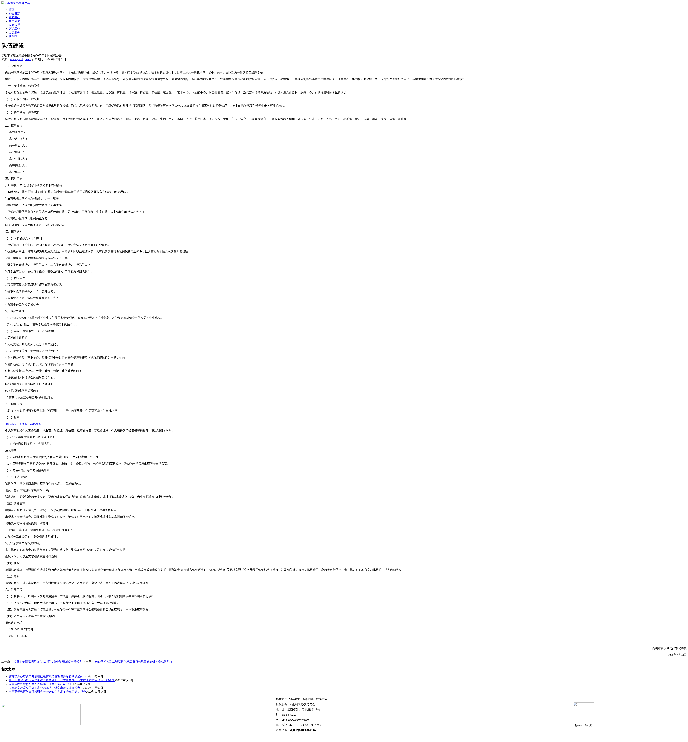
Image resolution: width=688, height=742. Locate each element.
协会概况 (14, 13)
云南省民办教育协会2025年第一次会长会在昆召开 (40, 684)
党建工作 (14, 28)
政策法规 (14, 24)
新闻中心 (14, 17)
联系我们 (14, 36)
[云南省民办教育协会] (15, 3)
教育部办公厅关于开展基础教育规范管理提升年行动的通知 (46, 676)
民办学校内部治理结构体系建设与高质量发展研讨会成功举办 (133, 661)
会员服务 (14, 32)
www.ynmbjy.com (20, 59)
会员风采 (14, 21)
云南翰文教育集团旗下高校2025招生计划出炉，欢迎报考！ (46, 687)
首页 (11, 9)
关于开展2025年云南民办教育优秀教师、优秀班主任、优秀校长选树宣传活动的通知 (62, 680)
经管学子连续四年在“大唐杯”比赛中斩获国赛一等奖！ (47, 661)
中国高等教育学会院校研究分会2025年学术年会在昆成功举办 (47, 691)
